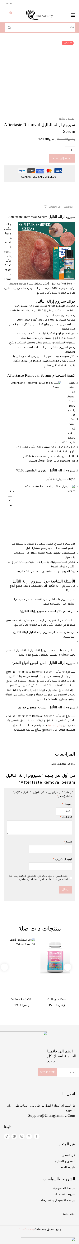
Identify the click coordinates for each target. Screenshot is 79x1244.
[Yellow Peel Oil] (20, 958)
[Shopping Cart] (7, 15)
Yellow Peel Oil (21, 999)
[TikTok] (7, 1136)
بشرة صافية (55, 725)
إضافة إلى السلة (62, 158)
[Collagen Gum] (55, 958)
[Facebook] (37, 1136)
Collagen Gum (57, 999)
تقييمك (67, 804)
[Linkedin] (14, 1136)
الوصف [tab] (68, 207)
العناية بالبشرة (66, 119)
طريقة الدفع (68, 1167)
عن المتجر (69, 1155)
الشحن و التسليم (65, 1161)
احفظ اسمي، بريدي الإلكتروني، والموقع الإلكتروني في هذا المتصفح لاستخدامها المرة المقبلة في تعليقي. (38, 878)
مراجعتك (66, 817)
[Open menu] (73, 15)
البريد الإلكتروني (62, 859)
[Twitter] (29, 1136)
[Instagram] (22, 1136)
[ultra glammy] (39, 15)
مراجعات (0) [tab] (52, 207)
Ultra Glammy (26, 1229)
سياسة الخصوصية (64, 1188)
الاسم (68, 842)
